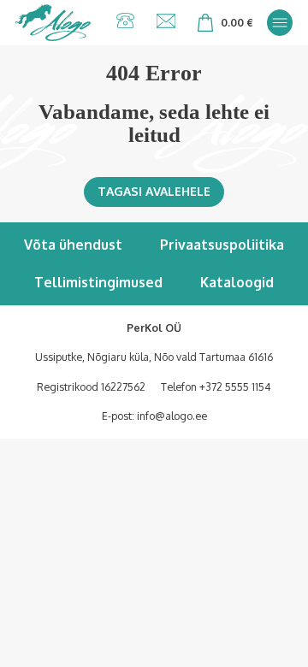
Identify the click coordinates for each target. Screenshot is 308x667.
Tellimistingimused (98, 282)
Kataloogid (237, 282)
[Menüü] (280, 22)
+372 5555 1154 (235, 386)
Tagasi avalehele (154, 191)
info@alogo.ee (172, 415)
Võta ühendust (73, 244)
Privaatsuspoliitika (222, 244)
